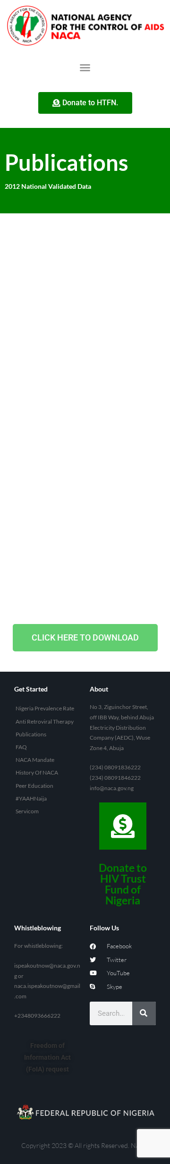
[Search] (144, 1013)
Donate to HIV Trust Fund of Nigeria (123, 884)
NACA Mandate (35, 759)
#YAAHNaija (31, 798)
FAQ (21, 747)
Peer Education (34, 785)
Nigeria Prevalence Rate (45, 708)
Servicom (27, 811)
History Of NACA (37, 772)
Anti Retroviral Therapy (45, 721)
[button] (85, 67)
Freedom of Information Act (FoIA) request (47, 1057)
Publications (31, 734)
